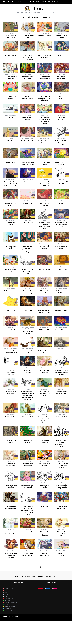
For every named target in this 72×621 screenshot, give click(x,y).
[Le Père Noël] (44, 497)
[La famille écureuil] (44, 27)
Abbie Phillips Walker (10, 179)
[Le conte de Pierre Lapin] (27, 27)
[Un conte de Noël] (61, 408)
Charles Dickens (61, 414)
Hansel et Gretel (44, 269)
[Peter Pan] (61, 46)
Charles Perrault (10, 160)
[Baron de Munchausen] (44, 544)
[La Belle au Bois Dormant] (61, 27)
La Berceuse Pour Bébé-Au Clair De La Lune (27, 183)
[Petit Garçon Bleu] (44, 321)
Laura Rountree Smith (44, 74)
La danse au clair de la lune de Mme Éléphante (44, 98)
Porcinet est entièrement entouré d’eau (10, 372)
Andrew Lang (44, 200)
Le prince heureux (11, 141)
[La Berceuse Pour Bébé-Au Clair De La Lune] (27, 173)
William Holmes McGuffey (27, 348)
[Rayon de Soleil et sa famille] (61, 153)
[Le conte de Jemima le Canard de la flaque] (61, 455)
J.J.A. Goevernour (61, 348)
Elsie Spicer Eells (27, 243)
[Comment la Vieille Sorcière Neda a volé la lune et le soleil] (10, 173)
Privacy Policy (26, 576)
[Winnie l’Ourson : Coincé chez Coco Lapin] (27, 260)
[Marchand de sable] (61, 321)
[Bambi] (61, 194)
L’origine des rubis (10, 417)
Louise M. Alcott (61, 160)
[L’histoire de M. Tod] (27, 408)
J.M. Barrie (61, 52)
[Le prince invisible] (27, 301)
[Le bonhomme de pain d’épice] (10, 27)
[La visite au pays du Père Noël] (61, 497)
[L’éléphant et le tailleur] (10, 431)
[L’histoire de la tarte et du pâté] (10, 523)
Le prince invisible (28, 310)
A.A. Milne (61, 179)
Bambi (61, 203)
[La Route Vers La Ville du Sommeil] (44, 68)
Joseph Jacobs (11, 93)
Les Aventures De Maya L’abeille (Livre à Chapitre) (44, 183)
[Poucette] (10, 108)
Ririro (44, 93)
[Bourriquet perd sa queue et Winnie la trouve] (61, 361)
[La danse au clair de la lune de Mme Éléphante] (44, 87)
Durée (19, 1)
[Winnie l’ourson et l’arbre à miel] (61, 173)
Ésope (61, 267)
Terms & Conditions (37, 576)
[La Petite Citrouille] (10, 46)
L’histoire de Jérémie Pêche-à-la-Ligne (61, 534)
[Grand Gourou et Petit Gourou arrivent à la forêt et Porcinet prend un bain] (27, 497)
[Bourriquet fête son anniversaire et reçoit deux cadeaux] (44, 408)
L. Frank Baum (27, 52)
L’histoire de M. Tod (27, 417)
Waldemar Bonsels (44, 179)
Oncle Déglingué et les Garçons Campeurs (11, 555)
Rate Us (55, 576)
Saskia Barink (11, 243)
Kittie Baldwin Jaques (44, 33)
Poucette (10, 117)
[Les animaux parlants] (10, 214)
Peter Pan (61, 55)
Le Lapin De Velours (10, 291)
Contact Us (48, 576)
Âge (9, 1)
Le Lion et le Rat (61, 269)
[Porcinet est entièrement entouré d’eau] (10, 361)
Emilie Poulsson (27, 74)
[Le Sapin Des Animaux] (27, 431)
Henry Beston (44, 160)
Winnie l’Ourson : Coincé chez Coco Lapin (28, 271)
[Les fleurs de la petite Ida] (44, 455)
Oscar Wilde (10, 138)
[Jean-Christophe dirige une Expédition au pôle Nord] (61, 431)
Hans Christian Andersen (10, 74)
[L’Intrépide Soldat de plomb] (61, 282)
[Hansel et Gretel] (44, 260)
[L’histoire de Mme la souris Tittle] (61, 382)
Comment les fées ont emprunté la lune (61, 224)
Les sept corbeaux (61, 310)
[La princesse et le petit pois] (10, 68)
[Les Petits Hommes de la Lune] (44, 132)
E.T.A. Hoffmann (27, 482)
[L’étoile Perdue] (10, 301)
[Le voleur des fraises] (61, 87)
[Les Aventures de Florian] (44, 153)
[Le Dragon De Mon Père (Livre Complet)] (61, 132)
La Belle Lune (27, 203)
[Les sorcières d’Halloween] (61, 68)
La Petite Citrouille (11, 55)
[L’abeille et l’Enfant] (61, 544)
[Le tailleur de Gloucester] (44, 431)
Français (43, 1)
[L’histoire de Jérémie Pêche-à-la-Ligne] (61, 523)
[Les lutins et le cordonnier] (27, 523)
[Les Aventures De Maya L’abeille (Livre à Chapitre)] (44, 173)
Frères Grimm (61, 33)
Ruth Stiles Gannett (61, 138)
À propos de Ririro (53, 1)
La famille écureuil (44, 36)
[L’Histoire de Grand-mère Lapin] (10, 342)
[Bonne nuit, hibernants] (27, 361)
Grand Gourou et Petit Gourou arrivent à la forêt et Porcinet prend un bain (27, 510)
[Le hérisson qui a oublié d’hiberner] (27, 544)
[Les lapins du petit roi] (10, 260)
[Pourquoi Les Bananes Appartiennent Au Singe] (27, 237)
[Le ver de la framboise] (44, 194)
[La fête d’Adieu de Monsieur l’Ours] (44, 301)
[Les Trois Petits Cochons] (10, 87)
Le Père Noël (44, 506)
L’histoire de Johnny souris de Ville (44, 393)
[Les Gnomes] (61, 342)
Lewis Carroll (44, 220)
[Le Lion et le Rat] (61, 260)
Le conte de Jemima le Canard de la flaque (61, 465)
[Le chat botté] (10, 153)
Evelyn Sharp (27, 160)
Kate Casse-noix (27, 223)
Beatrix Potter (28, 33)
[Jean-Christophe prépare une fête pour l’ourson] (61, 476)
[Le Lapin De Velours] (10, 282)
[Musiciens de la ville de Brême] (27, 455)
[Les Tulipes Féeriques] (61, 108)
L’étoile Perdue (10, 310)
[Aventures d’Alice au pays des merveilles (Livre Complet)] (44, 214)
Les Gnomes (61, 351)
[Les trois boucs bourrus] (27, 321)
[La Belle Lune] (27, 194)
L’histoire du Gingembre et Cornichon (44, 534)
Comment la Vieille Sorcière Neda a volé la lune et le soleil (10, 183)
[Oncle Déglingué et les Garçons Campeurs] (10, 544)
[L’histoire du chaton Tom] (44, 361)
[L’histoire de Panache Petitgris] (27, 87)
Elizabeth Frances (61, 74)
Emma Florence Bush (10, 52)
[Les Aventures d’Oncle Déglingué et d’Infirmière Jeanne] (44, 108)
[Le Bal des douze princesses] (27, 108)
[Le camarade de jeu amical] (27, 68)
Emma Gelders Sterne (44, 327)
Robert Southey (44, 52)
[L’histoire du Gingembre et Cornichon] (44, 523)
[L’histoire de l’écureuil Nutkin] (10, 455)
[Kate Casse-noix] (27, 214)
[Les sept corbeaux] (61, 301)
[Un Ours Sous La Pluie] (10, 237)
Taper (37, 1)
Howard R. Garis (44, 115)
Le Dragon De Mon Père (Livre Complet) (61, 143)
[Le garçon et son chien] (27, 342)
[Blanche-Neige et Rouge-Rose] (10, 194)
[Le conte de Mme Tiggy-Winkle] (10, 382)
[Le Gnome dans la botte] (44, 342)
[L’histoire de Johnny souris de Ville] (44, 382)
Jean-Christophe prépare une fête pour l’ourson (61, 487)
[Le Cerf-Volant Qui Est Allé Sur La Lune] (27, 153)
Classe (32, 1)
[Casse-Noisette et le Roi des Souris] (27, 476)
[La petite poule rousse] (44, 237)
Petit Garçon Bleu (44, 330)
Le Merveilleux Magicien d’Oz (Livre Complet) (27, 57)
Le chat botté (10, 162)
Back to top (66, 616)
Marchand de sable (61, 330)
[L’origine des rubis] (10, 408)
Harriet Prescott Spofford (27, 179)
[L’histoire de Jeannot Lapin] (44, 282)
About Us (17, 576)
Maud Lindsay (27, 200)
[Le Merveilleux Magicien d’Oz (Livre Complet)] (27, 46)
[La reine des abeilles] (44, 476)
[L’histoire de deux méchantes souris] (10, 497)
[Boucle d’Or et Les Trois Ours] (44, 46)
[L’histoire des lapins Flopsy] (27, 282)
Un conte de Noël (61, 417)
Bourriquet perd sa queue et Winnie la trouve (61, 372)
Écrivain (26, 1)
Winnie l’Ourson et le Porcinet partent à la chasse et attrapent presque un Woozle (27, 395)
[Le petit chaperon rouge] (61, 237)
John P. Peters (26, 437)
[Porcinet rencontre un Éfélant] (10, 476)
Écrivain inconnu (10, 33)
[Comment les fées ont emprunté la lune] (61, 214)
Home (4, 1)
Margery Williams (11, 288)
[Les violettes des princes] (10, 321)
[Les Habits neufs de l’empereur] (27, 132)
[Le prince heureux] (10, 132)
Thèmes (14, 1)
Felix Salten (61, 200)
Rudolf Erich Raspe (44, 550)
